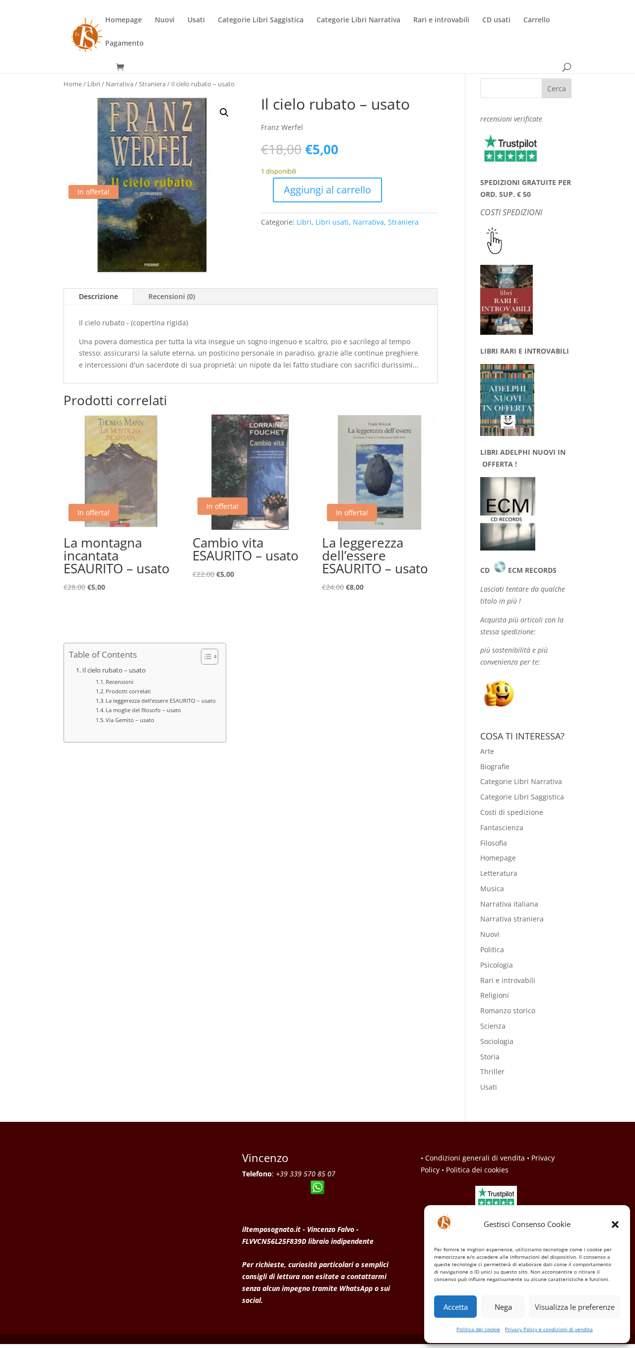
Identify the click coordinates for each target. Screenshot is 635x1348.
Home (73, 83)
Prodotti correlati (128, 691)
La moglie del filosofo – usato (143, 710)
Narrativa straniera (512, 918)
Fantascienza (501, 827)
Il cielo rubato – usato (114, 670)
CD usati (496, 20)
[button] (615, 1224)
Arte (487, 751)
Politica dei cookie (478, 1329)
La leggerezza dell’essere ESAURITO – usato (161, 700)
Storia (490, 1056)
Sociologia (496, 1041)
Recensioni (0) (171, 296)
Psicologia (496, 965)
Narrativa (119, 83)
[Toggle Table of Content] (204, 656)
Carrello (536, 20)
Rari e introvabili (441, 20)
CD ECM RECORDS (518, 570)
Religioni (494, 995)
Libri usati (332, 222)
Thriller (492, 1071)
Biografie (494, 766)
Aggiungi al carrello (327, 189)
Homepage (123, 20)
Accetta (456, 1307)
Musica (492, 888)
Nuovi (165, 20)
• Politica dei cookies (475, 1169)
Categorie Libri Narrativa (358, 20)
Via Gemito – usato (130, 720)
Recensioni (119, 681)
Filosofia (493, 843)
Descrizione (98, 296)
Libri (93, 83)
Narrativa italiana (509, 904)
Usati (196, 20)
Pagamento (124, 44)
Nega (503, 1307)
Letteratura (498, 873)
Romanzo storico (507, 1010)
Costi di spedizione (511, 812)
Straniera (152, 83)
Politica (492, 949)
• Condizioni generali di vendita (473, 1158)
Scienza (493, 1026)
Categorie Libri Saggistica (261, 20)
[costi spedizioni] (494, 251)
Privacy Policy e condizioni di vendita (549, 1329)
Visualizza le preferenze (575, 1307)
